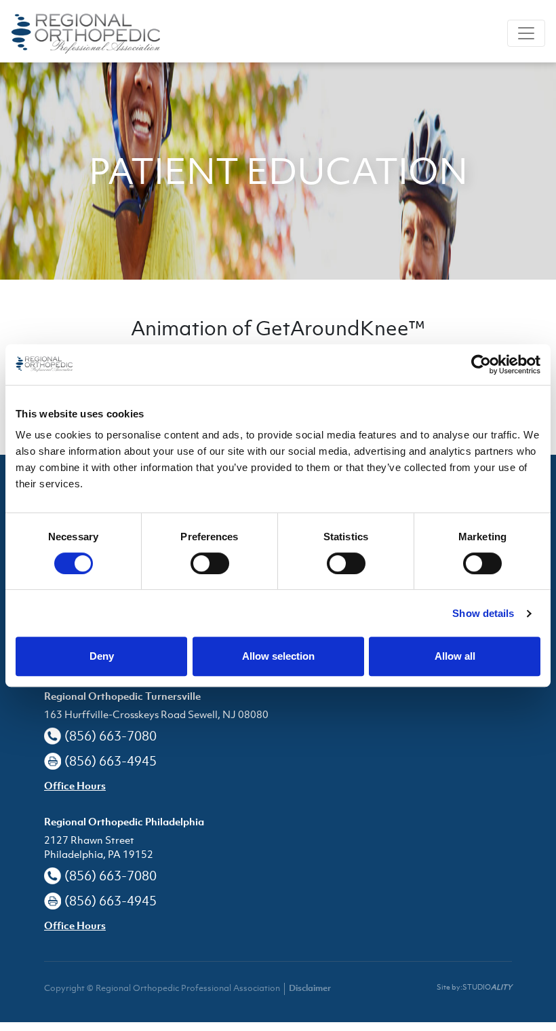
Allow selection (278, 656)
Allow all (455, 656)
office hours (75, 787)
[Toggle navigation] (526, 33)
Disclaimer (310, 988)
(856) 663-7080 (110, 736)
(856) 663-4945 (110, 761)
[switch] (210, 563)
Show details (483, 613)
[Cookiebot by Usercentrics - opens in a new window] (481, 364)
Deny (102, 656)
